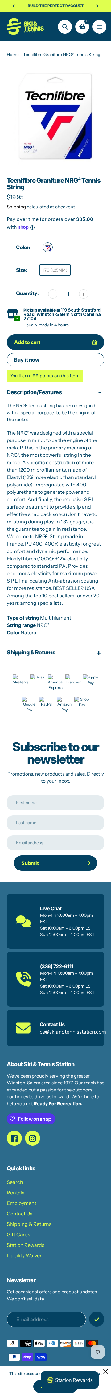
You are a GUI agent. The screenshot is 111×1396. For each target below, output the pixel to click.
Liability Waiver (24, 1255)
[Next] (97, 6)
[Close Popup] (105, 1371)
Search (15, 1182)
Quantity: (27, 293)
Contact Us (19, 1213)
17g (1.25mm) (55, 270)
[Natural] (48, 247)
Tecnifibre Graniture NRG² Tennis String (61, 54)
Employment (21, 1203)
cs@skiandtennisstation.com (73, 1032)
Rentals (15, 1192)
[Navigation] (99, 27)
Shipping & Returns (29, 1224)
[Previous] (14, 6)
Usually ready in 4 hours (46, 325)
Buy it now (26, 360)
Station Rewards (25, 1245)
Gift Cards (18, 1234)
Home (13, 54)
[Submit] (96, 1319)
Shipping (16, 207)
